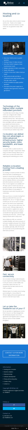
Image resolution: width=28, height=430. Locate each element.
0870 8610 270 (8, 415)
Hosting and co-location (10, 369)
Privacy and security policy (10, 379)
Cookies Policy (7, 381)
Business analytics (8, 372)
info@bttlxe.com (9, 417)
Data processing (8, 374)
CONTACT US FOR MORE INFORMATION (14, 354)
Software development (9, 376)
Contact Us (6, 384)
